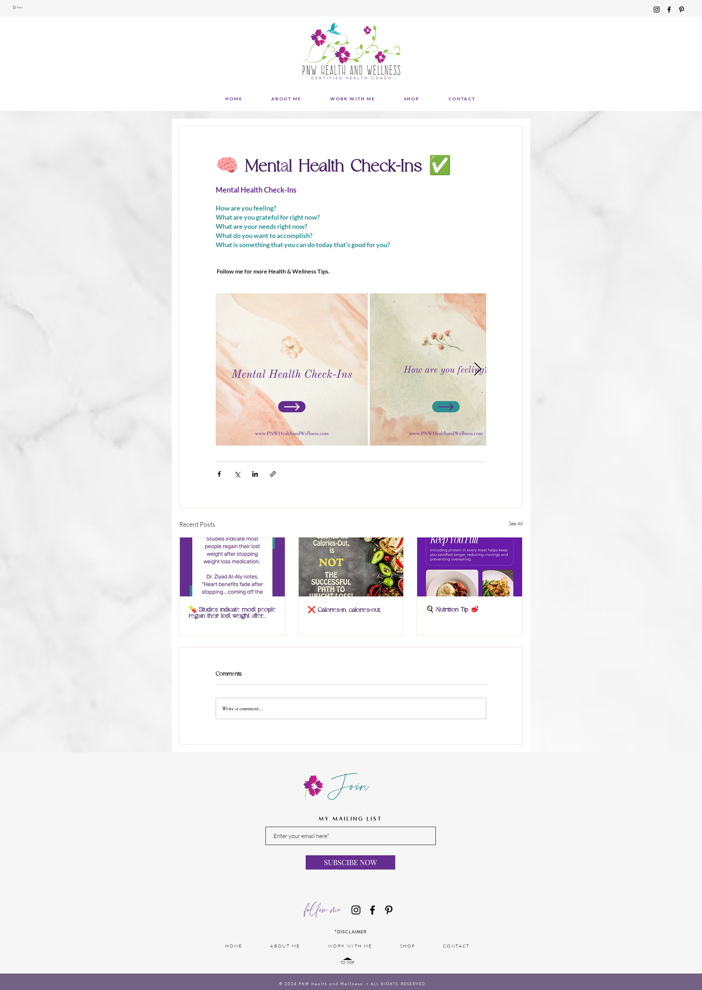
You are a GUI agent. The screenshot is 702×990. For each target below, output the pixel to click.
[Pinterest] (682, 9)
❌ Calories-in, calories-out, (344, 610)
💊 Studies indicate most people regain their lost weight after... (232, 613)
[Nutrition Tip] (469, 566)
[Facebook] (669, 9)
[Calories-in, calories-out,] (351, 566)
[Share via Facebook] (219, 473)
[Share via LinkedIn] (255, 473)
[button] (18, 7)
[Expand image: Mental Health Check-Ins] (292, 369)
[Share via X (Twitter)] (237, 473)
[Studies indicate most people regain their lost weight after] (232, 566)
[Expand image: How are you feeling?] (446, 369)
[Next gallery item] (477, 369)
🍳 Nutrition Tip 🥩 (452, 610)
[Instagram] (657, 9)
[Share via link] (272, 473)
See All (516, 523)
